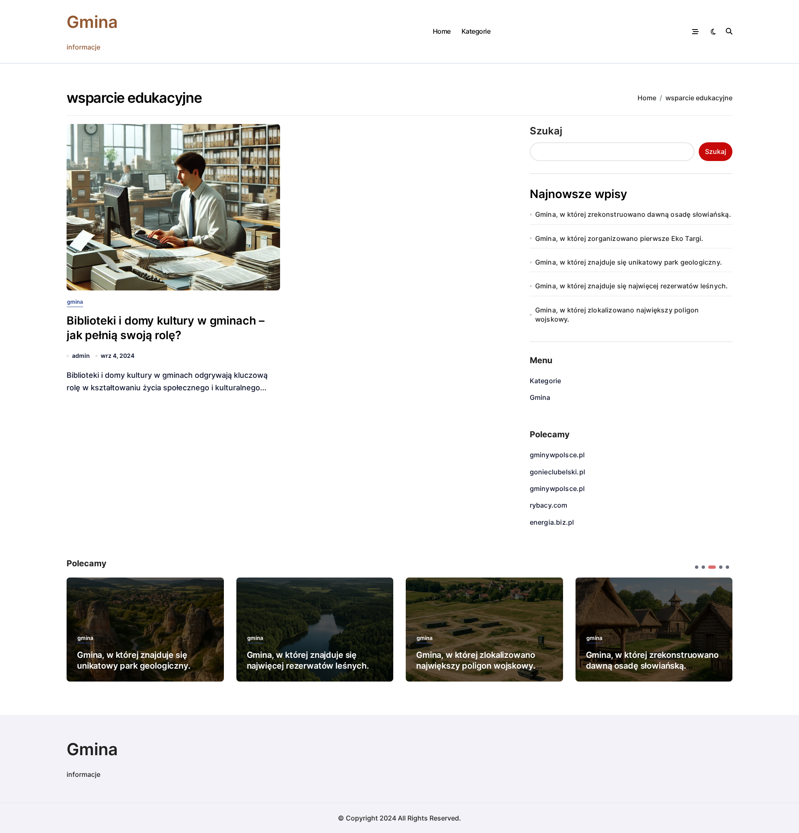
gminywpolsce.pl (557, 455)
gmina (75, 302)
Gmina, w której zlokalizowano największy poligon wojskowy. (617, 314)
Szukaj (546, 131)
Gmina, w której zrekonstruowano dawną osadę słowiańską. (633, 214)
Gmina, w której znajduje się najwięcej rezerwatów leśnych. (631, 286)
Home (442, 31)
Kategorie (476, 31)
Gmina (92, 22)
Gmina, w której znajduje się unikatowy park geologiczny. (628, 262)
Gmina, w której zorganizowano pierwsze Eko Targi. (619, 238)
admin (81, 355)
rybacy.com (549, 505)
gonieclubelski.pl (557, 472)
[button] (720, 628)
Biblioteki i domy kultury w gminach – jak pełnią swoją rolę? (166, 328)
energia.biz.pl (552, 522)
